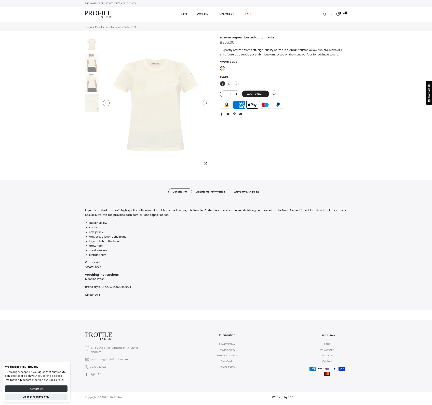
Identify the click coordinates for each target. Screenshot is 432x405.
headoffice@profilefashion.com (109, 359)
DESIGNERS (226, 14)
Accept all (36, 388)
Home (88, 27)
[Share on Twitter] (228, 113)
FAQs (327, 344)
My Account (327, 349)
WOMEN (202, 14)
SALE (248, 14)
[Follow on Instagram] (92, 374)
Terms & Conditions (227, 355)
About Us (327, 355)
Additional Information (210, 191)
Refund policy (227, 366)
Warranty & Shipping (246, 191)
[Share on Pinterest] (234, 113)
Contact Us (428, 91)
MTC (290, 397)
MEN (184, 14)
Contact (327, 361)
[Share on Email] (240, 113)
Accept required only (36, 396)
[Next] (206, 103)
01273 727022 (98, 366)
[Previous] (106, 103)
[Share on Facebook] (221, 113)
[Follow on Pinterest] (99, 374)
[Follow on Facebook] (86, 374)
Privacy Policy (227, 344)
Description (180, 191)
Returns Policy (227, 349)
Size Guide (227, 361)
